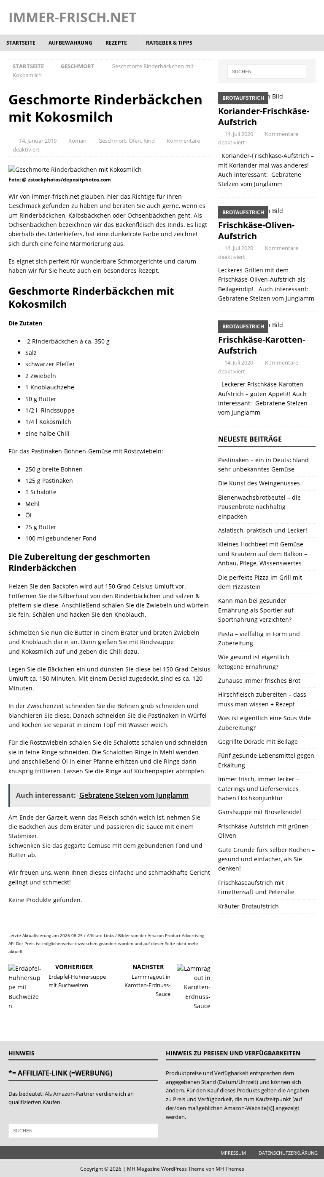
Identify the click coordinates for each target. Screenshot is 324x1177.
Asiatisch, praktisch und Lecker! (262, 530)
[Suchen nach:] (266, 71)
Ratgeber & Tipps (169, 42)
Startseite (20, 42)
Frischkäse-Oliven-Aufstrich (256, 230)
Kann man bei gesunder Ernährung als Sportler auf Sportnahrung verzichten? (256, 609)
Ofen (135, 140)
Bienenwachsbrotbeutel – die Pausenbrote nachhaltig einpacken (259, 506)
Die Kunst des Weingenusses (259, 483)
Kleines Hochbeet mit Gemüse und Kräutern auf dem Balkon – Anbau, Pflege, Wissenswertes (262, 553)
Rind (149, 140)
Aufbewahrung (70, 42)
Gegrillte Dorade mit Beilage (258, 742)
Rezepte (116, 42)
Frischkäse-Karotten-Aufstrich (261, 345)
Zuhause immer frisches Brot (259, 680)
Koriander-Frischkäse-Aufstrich (263, 116)
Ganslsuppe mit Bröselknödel (259, 812)
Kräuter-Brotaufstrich (248, 906)
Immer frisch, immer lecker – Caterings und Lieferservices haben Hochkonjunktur (258, 788)
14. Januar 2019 (38, 140)
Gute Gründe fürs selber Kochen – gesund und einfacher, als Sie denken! (266, 859)
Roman (77, 140)
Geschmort (112, 140)
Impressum (232, 1153)
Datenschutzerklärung (288, 1153)
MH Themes (230, 1168)
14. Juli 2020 (238, 134)
